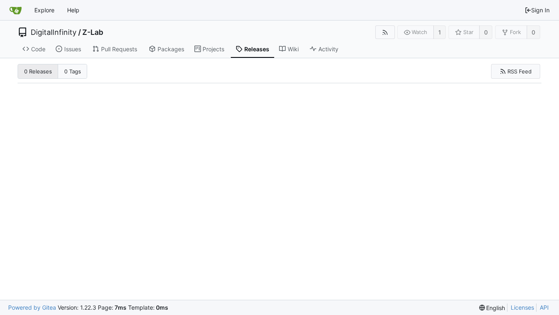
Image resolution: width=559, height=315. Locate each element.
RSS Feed (519, 71)
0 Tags (72, 71)
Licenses (522, 307)
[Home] (15, 10)
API (544, 307)
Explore (44, 10)
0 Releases (38, 71)
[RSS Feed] (384, 32)
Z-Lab (92, 32)
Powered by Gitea (32, 307)
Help (73, 10)
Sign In (540, 10)
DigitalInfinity (54, 32)
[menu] (492, 307)
